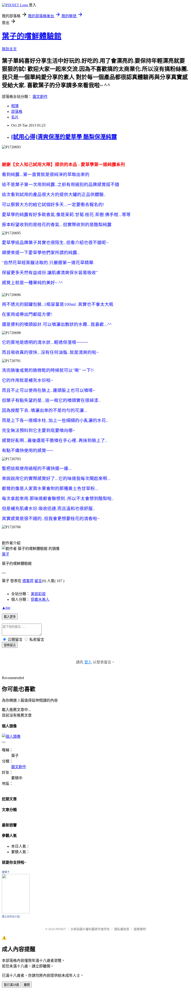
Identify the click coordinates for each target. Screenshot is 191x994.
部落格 (16, 112)
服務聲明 (140, 929)
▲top (6, 608)
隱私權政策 (121, 929)
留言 (38, 581)
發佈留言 (10, 645)
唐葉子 (6, 872)
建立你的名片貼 (11, 916)
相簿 (15, 106)
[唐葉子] (16, 912)
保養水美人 (40, 599)
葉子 (5, 554)
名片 (15, 117)
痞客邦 (28, 581)
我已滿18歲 (11, 985)
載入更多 (10, 616)
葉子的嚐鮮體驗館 (31, 36)
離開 (27, 985)
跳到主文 (9, 49)
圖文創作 (40, 97)
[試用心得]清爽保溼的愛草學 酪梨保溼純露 (64, 137)
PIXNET (60, 929)
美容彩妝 (38, 594)
